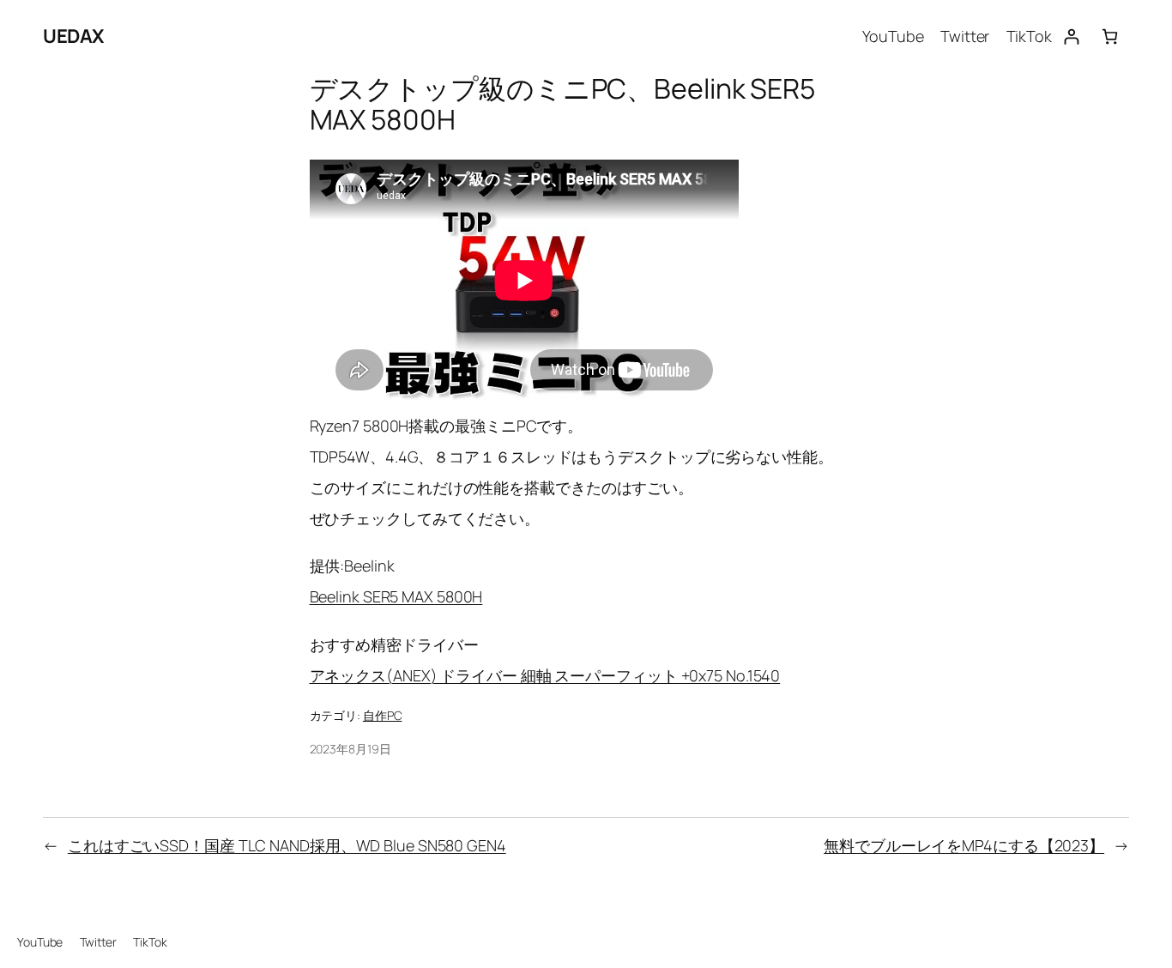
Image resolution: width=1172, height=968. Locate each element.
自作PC (382, 715)
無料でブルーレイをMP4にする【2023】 (964, 845)
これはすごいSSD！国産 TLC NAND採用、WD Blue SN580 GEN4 (287, 845)
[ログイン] (1071, 36)
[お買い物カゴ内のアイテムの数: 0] (1109, 36)
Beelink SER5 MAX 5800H (396, 596)
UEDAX (73, 36)
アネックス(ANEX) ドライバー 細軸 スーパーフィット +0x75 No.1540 (545, 675)
